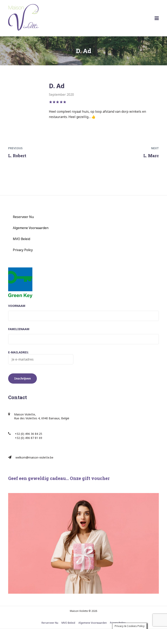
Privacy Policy (23, 250)
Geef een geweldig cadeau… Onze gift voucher (59, 478)
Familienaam (18, 329)
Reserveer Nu (23, 217)
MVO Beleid (21, 239)
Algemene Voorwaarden (30, 228)
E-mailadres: (18, 352)
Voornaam (16, 306)
